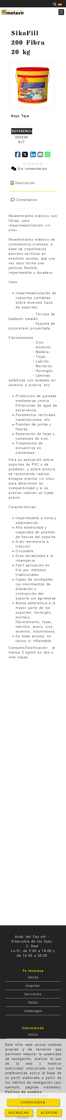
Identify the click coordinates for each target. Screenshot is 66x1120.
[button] (61, 12)
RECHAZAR (19, 1112)
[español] (60, 4)
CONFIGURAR (33, 1102)
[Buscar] (55, 4)
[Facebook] (18, 156)
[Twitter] (26, 156)
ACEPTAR (48, 1112)
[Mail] (41, 156)
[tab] (33, 183)
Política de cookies (23, 1092)
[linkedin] (33, 156)
